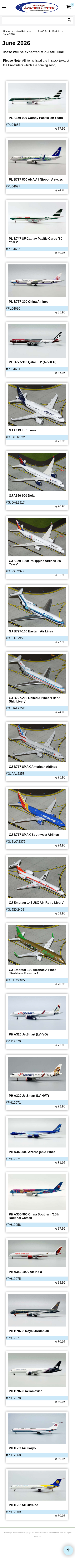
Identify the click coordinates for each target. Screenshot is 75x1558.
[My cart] (68, 7)
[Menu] (4, 8)
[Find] (69, 20)
